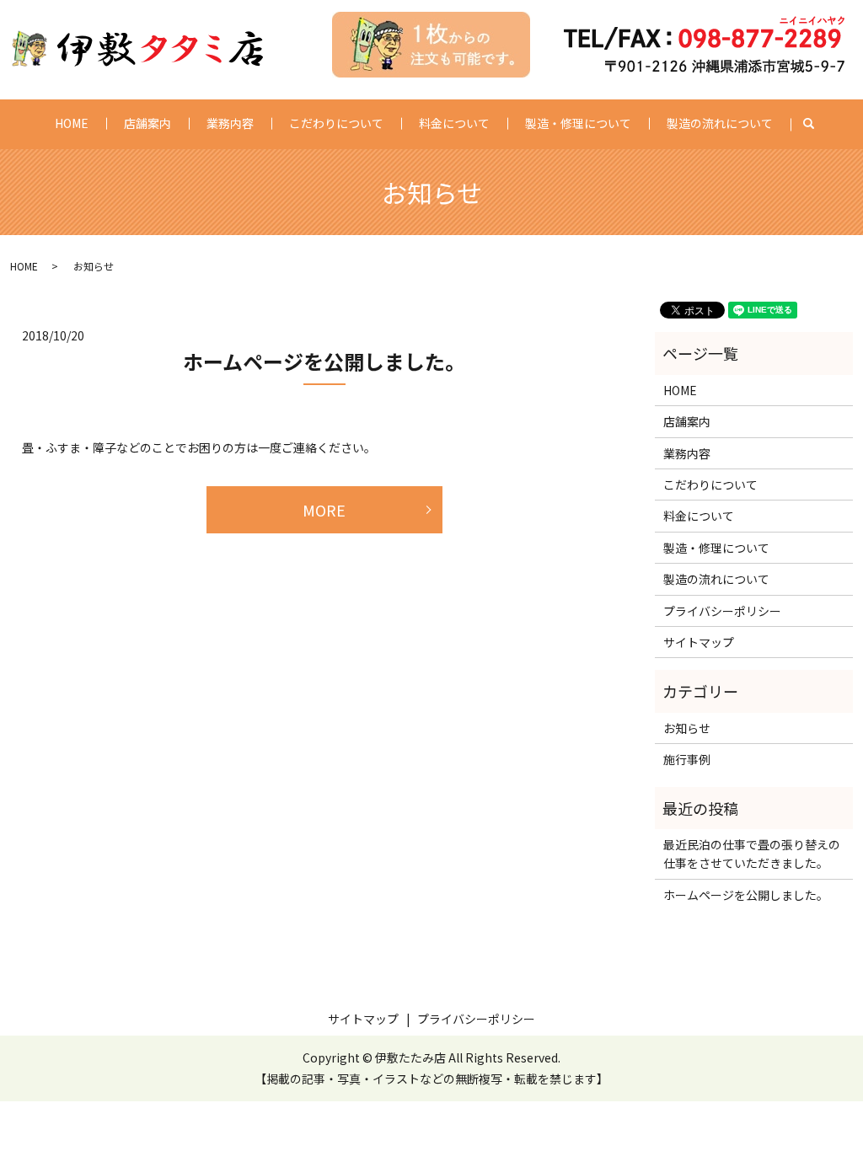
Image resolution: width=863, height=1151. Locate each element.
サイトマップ (698, 642)
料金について (454, 123)
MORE (324, 510)
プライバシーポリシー (722, 610)
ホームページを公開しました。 (324, 361)
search (817, 123)
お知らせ (686, 728)
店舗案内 (147, 123)
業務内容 (230, 123)
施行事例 (686, 759)
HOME (71, 123)
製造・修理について (578, 123)
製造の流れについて (720, 123)
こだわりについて (336, 123)
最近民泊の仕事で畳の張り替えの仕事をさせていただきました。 (751, 853)
